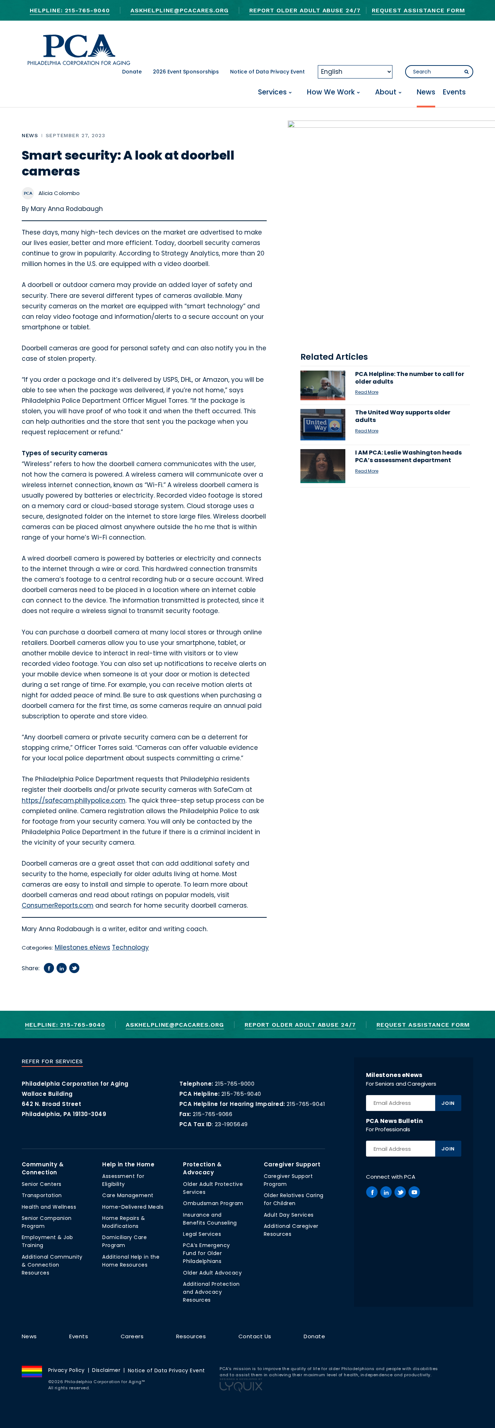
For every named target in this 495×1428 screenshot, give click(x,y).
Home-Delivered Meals (132, 1207)
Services (272, 92)
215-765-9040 (241, 1094)
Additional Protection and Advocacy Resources (211, 1292)
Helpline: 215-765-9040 (69, 10)
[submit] (466, 72)
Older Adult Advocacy (212, 1272)
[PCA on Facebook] (372, 1192)
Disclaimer (106, 1370)
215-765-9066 (212, 1114)
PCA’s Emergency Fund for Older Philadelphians (206, 1253)
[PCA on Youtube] (414, 1192)
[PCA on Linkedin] (386, 1192)
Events (454, 92)
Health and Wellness (49, 1207)
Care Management (128, 1195)
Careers (132, 1336)
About (385, 92)
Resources (191, 1336)
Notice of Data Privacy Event (267, 71)
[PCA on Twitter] (400, 1192)
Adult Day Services (289, 1214)
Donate (132, 71)
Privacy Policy (66, 1370)
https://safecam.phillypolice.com (73, 800)
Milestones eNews (82, 947)
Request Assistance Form (418, 10)
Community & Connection (43, 1168)
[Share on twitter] (74, 968)
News (426, 92)
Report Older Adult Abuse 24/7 (305, 10)
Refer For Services (52, 1061)
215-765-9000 (234, 1083)
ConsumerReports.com (57, 905)
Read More (366, 392)
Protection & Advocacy (202, 1168)
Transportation (42, 1195)
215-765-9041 (306, 1104)
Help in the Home (128, 1164)
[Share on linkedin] (62, 968)
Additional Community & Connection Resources (52, 1264)
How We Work (331, 92)
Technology (130, 947)
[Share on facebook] (49, 968)
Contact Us (254, 1336)
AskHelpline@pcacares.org (179, 10)
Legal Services (202, 1234)
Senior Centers (42, 1184)
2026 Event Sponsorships (186, 71)
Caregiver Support (292, 1164)
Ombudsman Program (213, 1203)
